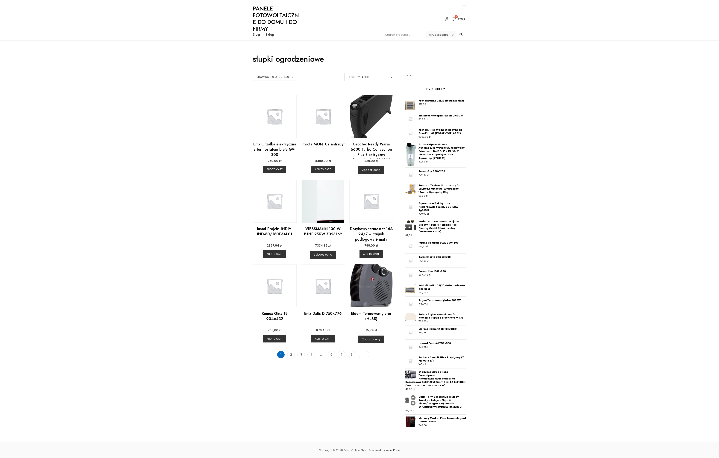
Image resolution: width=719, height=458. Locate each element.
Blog (256, 34)
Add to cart (275, 169)
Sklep (270, 34)
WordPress (393, 450)
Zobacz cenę (371, 170)
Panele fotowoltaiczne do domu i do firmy (276, 18)
